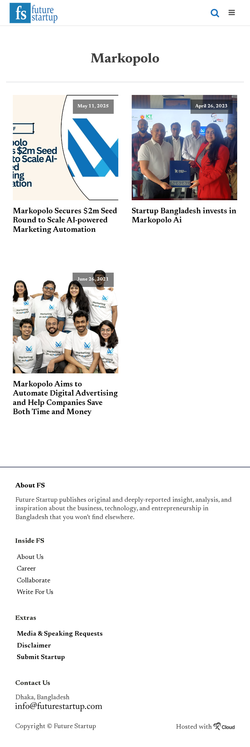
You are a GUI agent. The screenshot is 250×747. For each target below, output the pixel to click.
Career (26, 569)
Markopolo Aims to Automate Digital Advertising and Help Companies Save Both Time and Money (65, 398)
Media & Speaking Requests (60, 634)
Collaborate (33, 581)
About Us (30, 557)
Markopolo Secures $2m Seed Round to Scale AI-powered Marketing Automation (65, 221)
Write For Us (35, 592)
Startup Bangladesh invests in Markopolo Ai (184, 216)
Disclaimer (34, 646)
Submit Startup (41, 657)
